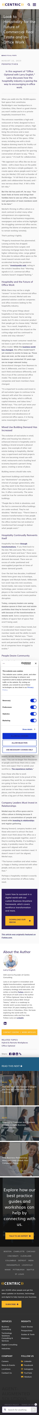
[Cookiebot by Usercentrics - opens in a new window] (23, 663)
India (31, 1260)
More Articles (29, 1032)
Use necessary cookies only (19, 750)
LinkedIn (20, 1017)
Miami (8, 1269)
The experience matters (22, 768)
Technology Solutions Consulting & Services (7, 1337)
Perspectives (10, 64)
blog (4, 1082)
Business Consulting (6, 1327)
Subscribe (11, 1304)
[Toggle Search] (29, 4)
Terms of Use (27, 1404)
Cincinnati (13, 1256)
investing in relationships (23, 820)
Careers (5, 1361)
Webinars (25, 1338)
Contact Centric (11, 1032)
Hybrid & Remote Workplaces (15, 1042)
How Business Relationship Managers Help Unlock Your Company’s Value (15, 1160)
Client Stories (27, 1326)
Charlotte (19, 1251)
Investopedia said (18, 265)
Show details (27, 729)
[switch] (33, 707)
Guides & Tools (27, 1334)
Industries (6, 1348)
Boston (7, 1251)
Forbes (21, 992)
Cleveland (26, 1256)
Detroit (22, 1260)
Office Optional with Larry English (18, 72)
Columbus (10, 1260)
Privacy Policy (12, 1404)
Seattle (30, 1269)
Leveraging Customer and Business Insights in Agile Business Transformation (18, 1125)
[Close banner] (36, 663)
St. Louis (19, 1274)
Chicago (31, 1251)
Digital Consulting (9, 1344)
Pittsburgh (18, 1269)
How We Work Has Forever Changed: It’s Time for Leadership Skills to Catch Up (19, 1089)
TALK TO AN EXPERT (18, 1236)
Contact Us (7, 1372)
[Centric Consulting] (13, 4)
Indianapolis (13, 1265)
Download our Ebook (17, 921)
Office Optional (8, 1045)
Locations (6, 1369)
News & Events (8, 1365)
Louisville (27, 1265)
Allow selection (19, 743)
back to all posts (9, 55)
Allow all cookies (19, 736)
